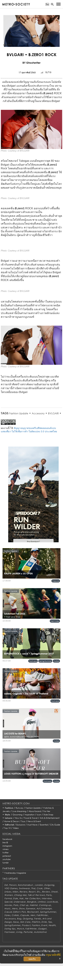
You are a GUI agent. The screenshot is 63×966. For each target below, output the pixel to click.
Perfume (28, 932)
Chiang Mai (20, 895)
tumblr (6, 862)
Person (12, 885)
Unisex (7, 891)
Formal (8, 898)
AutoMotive (40, 932)
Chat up (24, 905)
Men (32, 915)
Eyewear (30, 908)
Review (23, 891)
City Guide (55, 824)
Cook (40, 888)
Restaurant (33, 912)
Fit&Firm (36, 922)
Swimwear (24, 888)
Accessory (38, 413)
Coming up (45, 905)
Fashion (9, 808)
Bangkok (31, 902)
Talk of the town (36, 895)
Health (52, 925)
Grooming (17, 814)
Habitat (34, 905)
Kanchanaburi (25, 885)
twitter (6, 852)
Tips (50, 922)
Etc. (39, 891)
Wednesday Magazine (15, 873)
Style (7, 814)
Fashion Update (18, 413)
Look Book (52, 902)
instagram (7, 846)
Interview (47, 898)
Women (8, 895)
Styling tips (9, 928)
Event (44, 925)
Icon (39, 814)
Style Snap (48, 814)
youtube (7, 859)
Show (22, 908)
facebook (7, 839)
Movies (8, 905)
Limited (41, 902)
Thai (33, 888)
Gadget (42, 928)
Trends (37, 918)
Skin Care (25, 922)
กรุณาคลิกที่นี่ (53, 954)
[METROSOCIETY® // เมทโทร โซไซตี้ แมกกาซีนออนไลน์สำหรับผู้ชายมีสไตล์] (16, 4)
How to (18, 818)
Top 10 (7, 828)
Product (26, 925)
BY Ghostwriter (31, 62)
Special (8, 902)
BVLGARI (53, 413)
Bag (19, 918)
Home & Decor (11, 821)
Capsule (55, 581)
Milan (15, 891)
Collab (56, 661)
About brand (35, 811)
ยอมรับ (32, 959)
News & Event (34, 821)
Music (7, 908)
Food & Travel (30, 818)
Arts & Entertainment (49, 818)
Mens (15, 908)
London (39, 885)
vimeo (6, 849)
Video (16, 828)
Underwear (20, 902)
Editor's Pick (19, 912)
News (16, 922)
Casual (8, 912)
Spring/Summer (45, 661)
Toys (23, 821)
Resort (32, 891)
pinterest (7, 856)
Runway (19, 808)
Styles (7, 915)
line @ (5, 842)
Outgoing (49, 885)
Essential (44, 824)
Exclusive (20, 824)
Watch (20, 928)
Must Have (32, 824)
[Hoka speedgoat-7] (33, 496)
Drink (44, 922)
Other (47, 888)
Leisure (9, 818)
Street (54, 891)
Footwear (33, 661)
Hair (21, 898)
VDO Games (10, 888)
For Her (46, 811)
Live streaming (19, 811)
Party (49, 895)
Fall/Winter (55, 621)
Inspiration (29, 814)
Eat (6, 885)
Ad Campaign (44, 908)
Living (19, 932)
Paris (15, 905)
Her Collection (32, 898)
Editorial (9, 824)
